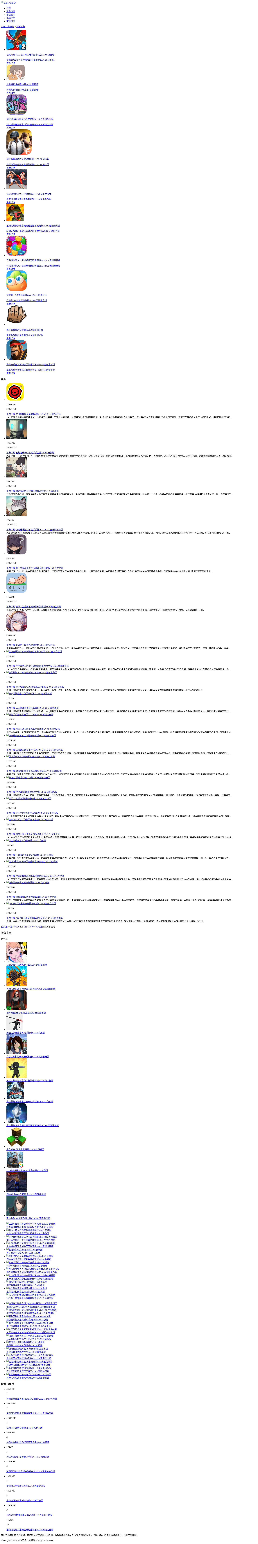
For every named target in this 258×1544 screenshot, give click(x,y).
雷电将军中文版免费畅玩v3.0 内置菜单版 (25, 1486)
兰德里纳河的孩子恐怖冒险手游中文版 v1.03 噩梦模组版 (42, 666)
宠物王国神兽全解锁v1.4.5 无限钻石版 (24, 1428)
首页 (8, 8)
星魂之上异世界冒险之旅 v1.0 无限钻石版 (35, 645)
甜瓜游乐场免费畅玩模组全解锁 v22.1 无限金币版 (39, 771)
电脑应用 (10, 18)
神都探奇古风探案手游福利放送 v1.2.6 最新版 (37, 491)
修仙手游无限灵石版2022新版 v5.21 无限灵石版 (38, 729)
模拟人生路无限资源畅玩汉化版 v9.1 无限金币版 (38, 606)
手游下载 (10, 11)
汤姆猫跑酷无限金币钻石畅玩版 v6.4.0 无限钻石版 (39, 750)
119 (14, 927)
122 (25, 927)
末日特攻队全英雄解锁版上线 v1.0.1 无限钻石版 (38, 414)
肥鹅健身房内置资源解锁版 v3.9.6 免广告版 (36, 897)
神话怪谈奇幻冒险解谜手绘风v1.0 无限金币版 (27, 1457)
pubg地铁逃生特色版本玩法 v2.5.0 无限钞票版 (37, 708)
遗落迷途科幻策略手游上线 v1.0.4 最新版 (35, 452)
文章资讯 (10, 21)
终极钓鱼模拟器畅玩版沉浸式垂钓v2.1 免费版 (27, 1442)
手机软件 (10, 15)
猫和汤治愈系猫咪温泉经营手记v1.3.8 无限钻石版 (29, 1530)
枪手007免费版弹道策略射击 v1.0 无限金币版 (37, 813)
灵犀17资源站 (7, 26)
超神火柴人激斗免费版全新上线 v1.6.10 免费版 (38, 834)
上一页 (8, 927)
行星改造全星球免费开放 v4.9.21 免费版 (34, 855)
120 (17, 927)
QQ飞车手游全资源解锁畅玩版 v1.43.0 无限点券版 (39, 918)
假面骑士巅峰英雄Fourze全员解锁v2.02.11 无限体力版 (31, 1399)
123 (29, 927)
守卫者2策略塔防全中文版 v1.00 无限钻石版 (36, 792)
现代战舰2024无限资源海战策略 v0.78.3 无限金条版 (40, 687)
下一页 (34, 927)
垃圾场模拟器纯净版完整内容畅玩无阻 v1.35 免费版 (40, 876)
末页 (40, 927)
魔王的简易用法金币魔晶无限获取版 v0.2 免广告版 (39, 568)
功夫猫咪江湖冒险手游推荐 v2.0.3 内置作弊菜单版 (39, 529)
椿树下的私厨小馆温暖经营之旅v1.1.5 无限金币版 (29, 1413)
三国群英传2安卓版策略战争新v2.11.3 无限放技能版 (30, 1471)
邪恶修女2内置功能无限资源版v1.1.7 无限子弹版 (29, 1515)
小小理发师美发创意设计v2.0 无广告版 (24, 1500)
